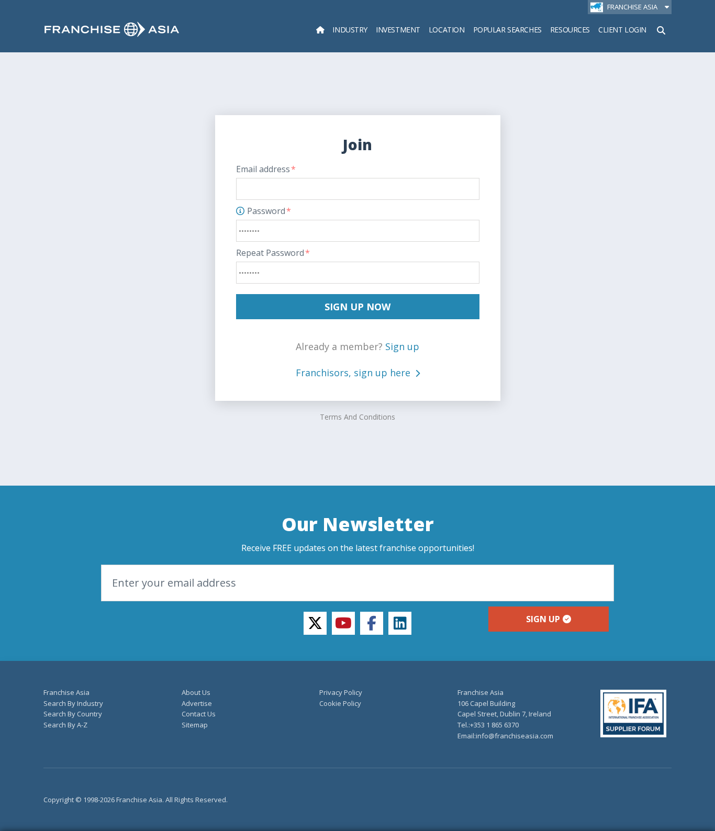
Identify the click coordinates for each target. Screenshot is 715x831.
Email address (266, 169)
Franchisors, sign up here (354, 372)
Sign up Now (357, 306)
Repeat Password (273, 253)
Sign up (402, 346)
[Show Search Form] (661, 29)
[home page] (111, 29)
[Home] (320, 29)
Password (269, 211)
